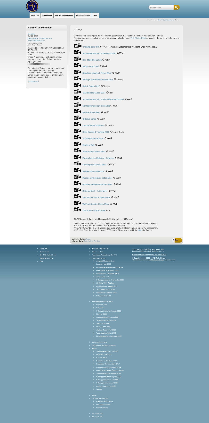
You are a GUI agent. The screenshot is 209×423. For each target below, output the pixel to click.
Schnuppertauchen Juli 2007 (107, 383)
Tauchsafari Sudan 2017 (105, 289)
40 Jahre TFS (97, 414)
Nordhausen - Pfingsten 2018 (107, 273)
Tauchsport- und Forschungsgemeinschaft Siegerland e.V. (43, 6)
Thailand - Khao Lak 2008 (106, 320)
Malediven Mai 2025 (104, 354)
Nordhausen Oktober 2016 (106, 292)
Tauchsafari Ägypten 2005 (106, 333)
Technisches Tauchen (92, 241)
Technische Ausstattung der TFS (104, 255)
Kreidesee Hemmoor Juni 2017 (108, 364)
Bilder (94, 348)
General (31, 34)
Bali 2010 (100, 308)
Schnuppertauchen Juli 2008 (107, 317)
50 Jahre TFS (97, 417)
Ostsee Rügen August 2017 (106, 286)
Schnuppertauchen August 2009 (108, 377)
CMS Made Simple (157, 260)
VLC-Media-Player (138, 38)
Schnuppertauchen (99, 342)
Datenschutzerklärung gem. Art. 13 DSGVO (149, 254)
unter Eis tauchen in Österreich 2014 (110, 370)
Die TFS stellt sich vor (166, 20)
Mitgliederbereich (46, 258)
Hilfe (41, 261)
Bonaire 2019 (101, 358)
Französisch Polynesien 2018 (107, 270)
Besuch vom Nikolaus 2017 (106, 361)
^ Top (175, 240)
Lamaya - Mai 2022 (103, 264)
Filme (94, 395)
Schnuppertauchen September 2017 (110, 280)
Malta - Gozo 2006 (103, 327)
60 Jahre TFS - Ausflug (105, 283)
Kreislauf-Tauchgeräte (104, 401)
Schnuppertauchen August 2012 (108, 373)
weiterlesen (33, 81)
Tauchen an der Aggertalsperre (104, 345)
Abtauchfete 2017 (103, 277)
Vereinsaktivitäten (98, 258)
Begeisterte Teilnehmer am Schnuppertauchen (40, 39)
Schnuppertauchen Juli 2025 (107, 351)
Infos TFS (43, 249)
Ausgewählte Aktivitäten (105, 261)
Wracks (87, 239)
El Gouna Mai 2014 (103, 296)
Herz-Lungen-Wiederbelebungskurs (109, 267)
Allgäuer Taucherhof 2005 (106, 330)
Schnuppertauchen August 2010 (108, 311)
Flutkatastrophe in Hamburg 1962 (109, 336)
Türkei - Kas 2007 (103, 323)
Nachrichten (44, 252)
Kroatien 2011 (101, 304)
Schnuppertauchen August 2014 (108, 367)
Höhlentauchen (102, 407)
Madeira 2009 (101, 314)
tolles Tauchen (97, 252)
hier (140, 230)
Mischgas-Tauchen (103, 404)
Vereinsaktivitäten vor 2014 (102, 302)
